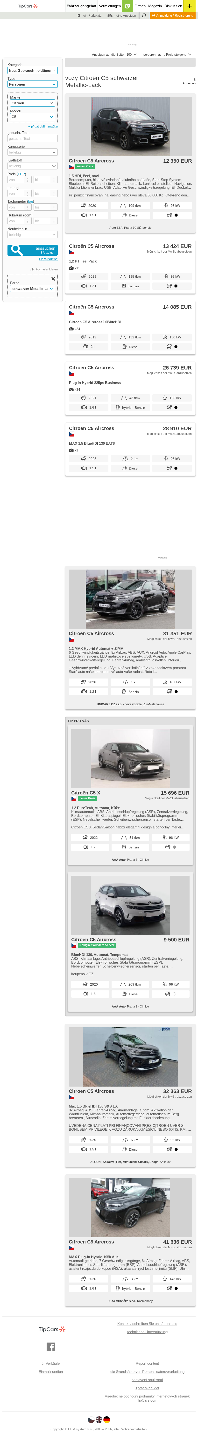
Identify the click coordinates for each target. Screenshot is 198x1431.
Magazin (155, 6)
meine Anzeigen (124, 15)
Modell (15, 111)
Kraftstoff (14, 160)
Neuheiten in (17, 229)
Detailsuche (48, 259)
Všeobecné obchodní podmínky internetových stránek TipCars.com (147, 1398)
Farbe (14, 283)
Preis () (16, 174)
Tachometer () (20, 201)
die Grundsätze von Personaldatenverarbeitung (147, 1372)
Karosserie (16, 146)
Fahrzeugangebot (81, 6)
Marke (15, 97)
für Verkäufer (51, 1363)
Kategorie (14, 65)
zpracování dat (147, 1388)
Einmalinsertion (51, 1372)
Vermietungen (110, 6)
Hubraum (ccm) (20, 215)
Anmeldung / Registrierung (174, 15)
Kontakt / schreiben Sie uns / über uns (147, 1324)
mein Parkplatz (91, 15)
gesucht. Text (17, 133)
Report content (147, 1363)
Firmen (140, 6)
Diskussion (173, 6)
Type (11, 78)
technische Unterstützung (147, 1332)
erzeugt (13, 188)
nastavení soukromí (147, 1380)
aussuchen (45, 250)
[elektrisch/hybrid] (127, 6)
